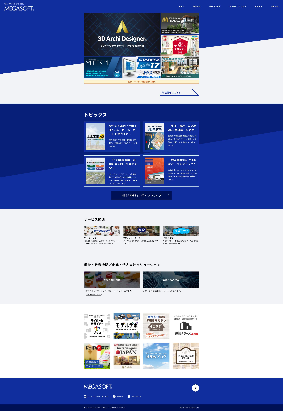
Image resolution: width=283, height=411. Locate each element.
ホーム (181, 6)
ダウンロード (215, 6)
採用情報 (120, 396)
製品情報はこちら (171, 92)
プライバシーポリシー (102, 408)
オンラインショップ (237, 6)
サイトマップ (88, 408)
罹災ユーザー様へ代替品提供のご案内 (141, 82)
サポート (258, 6)
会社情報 (275, 6)
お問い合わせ (136, 396)
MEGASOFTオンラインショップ (141, 195)
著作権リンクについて (119, 408)
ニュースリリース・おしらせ (98, 396)
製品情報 (196, 6)
